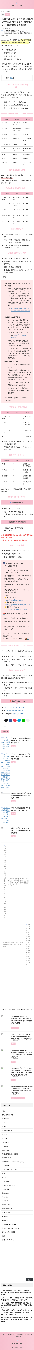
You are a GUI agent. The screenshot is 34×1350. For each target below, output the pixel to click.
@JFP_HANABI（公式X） (15, 710)
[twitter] (6, 720)
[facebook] (10, 720)
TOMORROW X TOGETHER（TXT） (13, 1162)
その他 (4, 726)
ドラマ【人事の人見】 (9, 1185)
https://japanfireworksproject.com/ (17, 604)
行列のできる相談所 (8, 1232)
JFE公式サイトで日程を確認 (14, 707)
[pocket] (15, 720)
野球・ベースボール (8, 1240)
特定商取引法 (19, 1334)
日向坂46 (5, 1216)
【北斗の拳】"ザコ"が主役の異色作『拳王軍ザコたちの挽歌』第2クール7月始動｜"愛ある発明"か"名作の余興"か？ (21, 1071)
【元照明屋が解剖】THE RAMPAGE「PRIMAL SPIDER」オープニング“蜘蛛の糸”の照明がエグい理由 (21, 1019)
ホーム (4, 1334)
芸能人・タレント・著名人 (10, 1228)
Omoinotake (6, 1142)
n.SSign (4, 1138)
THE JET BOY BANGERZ (10, 1154)
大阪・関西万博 (7, 1209)
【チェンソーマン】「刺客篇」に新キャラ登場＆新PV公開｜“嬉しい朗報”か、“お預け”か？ (22, 1036)
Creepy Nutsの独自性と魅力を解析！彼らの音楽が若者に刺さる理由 (21, 795)
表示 (11, 78)
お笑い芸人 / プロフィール (10, 1169)
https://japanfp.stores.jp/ (13, 600)
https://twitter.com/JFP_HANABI (16, 609)
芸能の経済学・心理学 (9, 1224)
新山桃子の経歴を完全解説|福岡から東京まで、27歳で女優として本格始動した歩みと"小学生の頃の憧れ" (22, 1089)
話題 (3, 1236)
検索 (29, 1280)
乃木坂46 (5, 1201)
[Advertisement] (17, 989)
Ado (3, 1111)
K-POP (4, 1127)
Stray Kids (5, 1150)
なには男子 (5, 1189)
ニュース (5, 1197)
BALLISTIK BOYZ (7, 1115)
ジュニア (5, 1173)
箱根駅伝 (5, 1220)
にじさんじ (5, 1193)
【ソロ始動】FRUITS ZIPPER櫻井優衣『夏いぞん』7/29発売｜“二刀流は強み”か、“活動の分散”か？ (21, 1053)
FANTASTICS (6, 1119)
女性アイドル (6, 1212)
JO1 (3, 1123)
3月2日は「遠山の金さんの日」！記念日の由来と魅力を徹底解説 (21, 830)
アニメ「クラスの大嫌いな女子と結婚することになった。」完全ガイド (21, 740)
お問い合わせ (19, 1336)
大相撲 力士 (6, 1205)
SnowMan (5, 1146)
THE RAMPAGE (6, 1158)
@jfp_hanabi (18, 713)
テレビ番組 (5, 1181)
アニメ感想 (5, 1166)
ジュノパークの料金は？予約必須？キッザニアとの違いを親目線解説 (21, 756)
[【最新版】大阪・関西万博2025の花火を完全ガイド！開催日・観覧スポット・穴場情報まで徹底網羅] (19, 720)
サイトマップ (11, 1334)
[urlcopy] (28, 720)
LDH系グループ (7, 1130)
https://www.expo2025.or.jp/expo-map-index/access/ (20, 309)
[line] (23, 720)
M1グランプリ (6, 1134)
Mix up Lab (17, 5)
